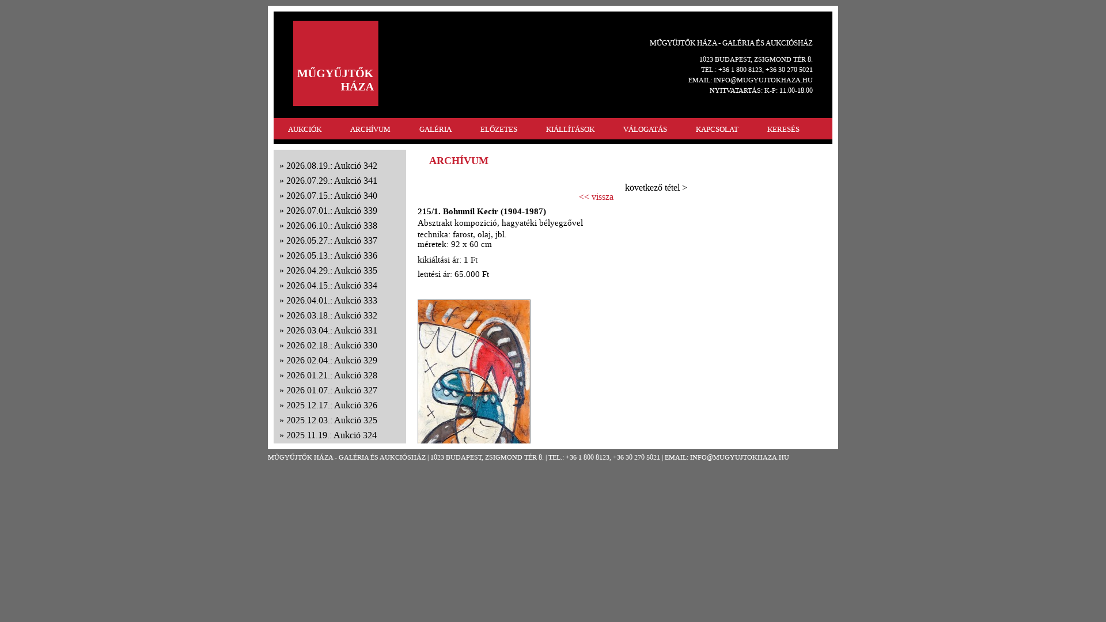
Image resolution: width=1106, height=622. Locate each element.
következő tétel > (656, 187)
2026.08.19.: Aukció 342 (331, 166)
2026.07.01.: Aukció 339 (331, 210)
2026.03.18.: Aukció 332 (331, 315)
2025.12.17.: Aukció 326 (331, 405)
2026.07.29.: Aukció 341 (331, 181)
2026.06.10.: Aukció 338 (331, 225)
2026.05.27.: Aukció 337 (331, 240)
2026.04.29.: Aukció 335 (331, 270)
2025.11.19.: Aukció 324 (331, 435)
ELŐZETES (498, 129)
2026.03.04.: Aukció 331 (331, 330)
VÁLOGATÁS (645, 129)
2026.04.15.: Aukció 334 (331, 285)
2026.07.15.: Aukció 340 (331, 195)
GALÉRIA (435, 129)
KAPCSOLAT (717, 129)
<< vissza (596, 197)
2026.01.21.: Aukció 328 (331, 375)
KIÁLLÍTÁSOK (570, 129)
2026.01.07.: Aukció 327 (331, 390)
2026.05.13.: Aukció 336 (331, 255)
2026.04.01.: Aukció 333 (331, 300)
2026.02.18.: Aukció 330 (331, 345)
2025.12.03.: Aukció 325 (331, 420)
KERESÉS (783, 129)
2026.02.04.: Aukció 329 (331, 360)
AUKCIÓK (304, 129)
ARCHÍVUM (370, 129)
